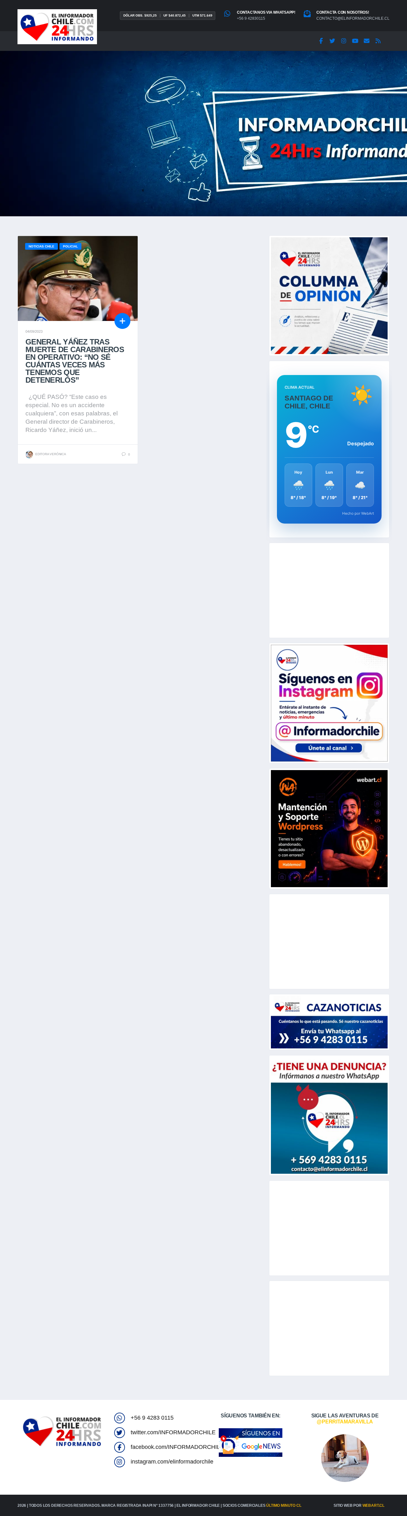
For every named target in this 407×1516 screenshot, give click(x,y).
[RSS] (378, 41)
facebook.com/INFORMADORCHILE (177, 1447)
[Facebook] (321, 41)
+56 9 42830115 (251, 18)
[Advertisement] (329, 590)
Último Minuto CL (283, 1505)
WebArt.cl (373, 1505)
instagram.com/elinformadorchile (172, 1461)
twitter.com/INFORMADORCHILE (173, 1432)
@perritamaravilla (345, 1421)
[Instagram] (344, 41)
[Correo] (366, 41)
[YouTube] (355, 41)
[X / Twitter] (332, 41)
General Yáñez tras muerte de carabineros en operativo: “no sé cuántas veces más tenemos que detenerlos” (74, 360)
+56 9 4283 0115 (152, 1418)
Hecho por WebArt (358, 513)
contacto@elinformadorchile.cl (353, 18)
